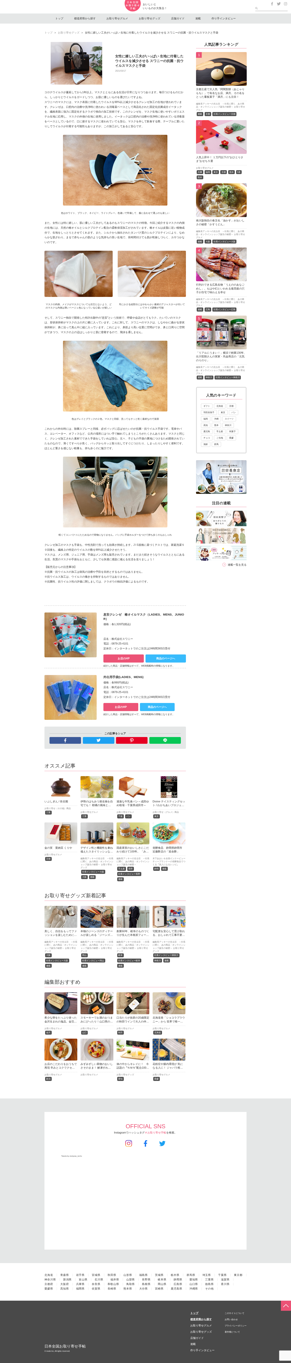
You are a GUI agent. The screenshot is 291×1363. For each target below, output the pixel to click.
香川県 (225, 1284)
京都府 (48, 1284)
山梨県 (130, 1279)
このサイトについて (234, 1313)
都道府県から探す (85, 18)
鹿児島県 (176, 1288)
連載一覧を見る (237, 564)
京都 (48, 858)
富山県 (83, 1279)
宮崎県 (159, 1288)
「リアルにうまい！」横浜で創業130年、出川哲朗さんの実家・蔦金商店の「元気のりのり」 (221, 356)
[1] (221, 83)
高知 (205, 425)
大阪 (84, 877)
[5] (221, 346)
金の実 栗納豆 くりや (58, 847)
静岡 (156, 868)
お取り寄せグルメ (117, 18)
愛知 (120, 1079)
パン (128, 816)
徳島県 (209, 1284)
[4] (221, 278)
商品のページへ (165, 658)
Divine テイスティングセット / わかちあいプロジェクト (169, 805)
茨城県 (159, 1275)
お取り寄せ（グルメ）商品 (166, 812)
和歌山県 (113, 1284)
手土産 (121, 868)
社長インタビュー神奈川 (166, 955)
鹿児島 (206, 431)
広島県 (178, 1284)
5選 (238, 172)
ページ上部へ (286, 1306)
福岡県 (80, 1288)
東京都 (238, 1275)
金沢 (48, 1032)
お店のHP (124, 658)
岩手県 (80, 1275)
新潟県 (67, 1279)
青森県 (64, 1275)
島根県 (146, 1284)
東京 (156, 816)
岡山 (84, 955)
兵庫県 (80, 1284)
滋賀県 (225, 1279)
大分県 (143, 1288)
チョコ (206, 438)
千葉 (120, 816)
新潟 (48, 1079)
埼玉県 (206, 1275)
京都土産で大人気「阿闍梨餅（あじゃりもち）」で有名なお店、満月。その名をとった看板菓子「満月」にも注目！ (220, 93)
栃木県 (175, 1275)
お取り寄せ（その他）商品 (57, 808)
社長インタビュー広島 (224, 309)
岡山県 (162, 1284)
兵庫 (200, 172)
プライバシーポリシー (236, 1325)
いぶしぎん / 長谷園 (56, 801)
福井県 (114, 1279)
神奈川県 (50, 1279)
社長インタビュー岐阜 (129, 960)
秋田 (120, 1032)
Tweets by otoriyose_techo (71, 1156)
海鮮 (205, 444)
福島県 (143, 1275)
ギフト (206, 406)
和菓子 (232, 431)
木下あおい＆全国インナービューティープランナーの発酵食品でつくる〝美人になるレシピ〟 (169, 861)
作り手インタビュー (224, 18)
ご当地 (219, 438)
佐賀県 (96, 1288)
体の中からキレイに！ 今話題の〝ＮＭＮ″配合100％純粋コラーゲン (133, 1068)
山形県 (127, 1275)
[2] (221, 151)
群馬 (216, 444)
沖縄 (216, 419)
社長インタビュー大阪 (93, 871)
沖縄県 (193, 1288)
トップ (59, 18)
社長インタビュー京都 (224, 114)
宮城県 (96, 1275)
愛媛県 (48, 1288)
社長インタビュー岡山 (93, 960)
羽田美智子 (208, 412)
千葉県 (222, 1275)
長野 (130, 868)
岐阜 (120, 955)
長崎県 (112, 1288)
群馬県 (191, 1275)
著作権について (232, 1332)
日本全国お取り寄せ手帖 (65, 1346)
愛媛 (156, 1079)
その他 (209, 1288)
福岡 (208, 172)
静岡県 (178, 1279)
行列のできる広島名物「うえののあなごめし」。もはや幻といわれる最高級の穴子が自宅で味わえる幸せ (220, 288)
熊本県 (127, 1288)
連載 (198, 18)
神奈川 (157, 960)
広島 (208, 309)
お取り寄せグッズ (149, 18)
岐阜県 (162, 1279)
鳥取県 (130, 1284)
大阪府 (64, 1284)
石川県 (99, 1279)
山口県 (193, 1284)
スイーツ (229, 419)
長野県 (146, 1279)
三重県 (209, 1279)
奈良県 (96, 1284)
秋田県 (112, 1275)
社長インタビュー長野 (129, 874)
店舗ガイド (178, 18)
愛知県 (193, 1279)
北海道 (157, 1032)
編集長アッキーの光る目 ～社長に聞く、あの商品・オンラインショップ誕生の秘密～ (96, 861)
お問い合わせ (231, 1319)
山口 (84, 1032)
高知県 (64, 1288)
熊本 (231, 172)
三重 (48, 812)
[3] (221, 214)
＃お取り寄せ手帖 (155, 1132)
